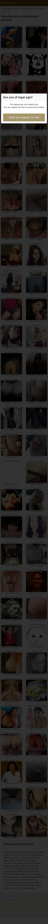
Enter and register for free (24, 117)
